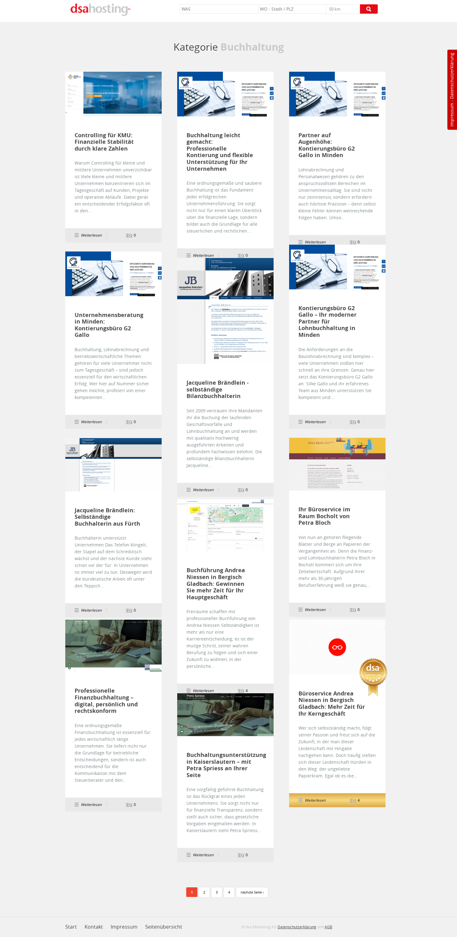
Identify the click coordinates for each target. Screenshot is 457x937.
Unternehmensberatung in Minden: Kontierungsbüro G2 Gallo (108, 325)
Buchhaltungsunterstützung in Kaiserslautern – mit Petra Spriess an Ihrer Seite (220, 765)
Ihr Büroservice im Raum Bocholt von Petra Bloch (324, 516)
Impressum (452, 115)
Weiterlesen (113, 94)
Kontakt (94, 926)
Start (71, 926)
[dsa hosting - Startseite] (100, 9)
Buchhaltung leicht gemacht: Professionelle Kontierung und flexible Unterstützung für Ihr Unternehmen (220, 152)
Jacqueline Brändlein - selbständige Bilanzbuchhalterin (218, 389)
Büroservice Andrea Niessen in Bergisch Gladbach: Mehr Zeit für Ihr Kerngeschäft (331, 703)
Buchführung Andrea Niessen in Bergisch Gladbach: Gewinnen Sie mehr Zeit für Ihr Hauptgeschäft (216, 583)
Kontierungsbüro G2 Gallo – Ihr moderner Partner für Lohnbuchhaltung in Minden (327, 321)
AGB (328, 926)
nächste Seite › (252, 892)
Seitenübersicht (163, 926)
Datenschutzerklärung (452, 76)
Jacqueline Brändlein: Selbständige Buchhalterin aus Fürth (107, 517)
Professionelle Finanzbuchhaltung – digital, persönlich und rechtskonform (106, 700)
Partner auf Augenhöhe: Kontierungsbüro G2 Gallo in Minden (326, 145)
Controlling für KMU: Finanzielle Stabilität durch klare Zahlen (104, 142)
